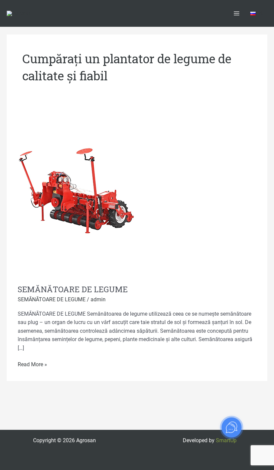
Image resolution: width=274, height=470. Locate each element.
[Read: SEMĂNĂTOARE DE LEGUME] (78, 192)
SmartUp (226, 441)
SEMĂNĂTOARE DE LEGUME (73, 289)
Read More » (32, 364)
